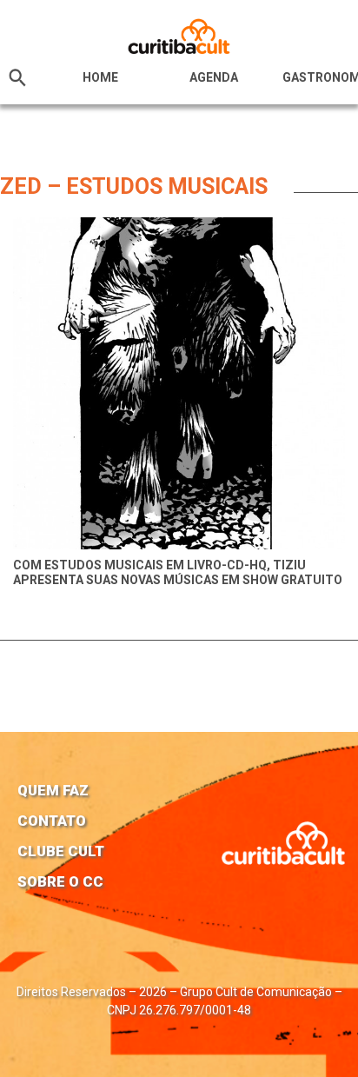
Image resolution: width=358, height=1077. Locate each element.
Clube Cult (60, 851)
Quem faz (53, 790)
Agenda (213, 77)
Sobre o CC (60, 881)
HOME (100, 77)
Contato (51, 820)
